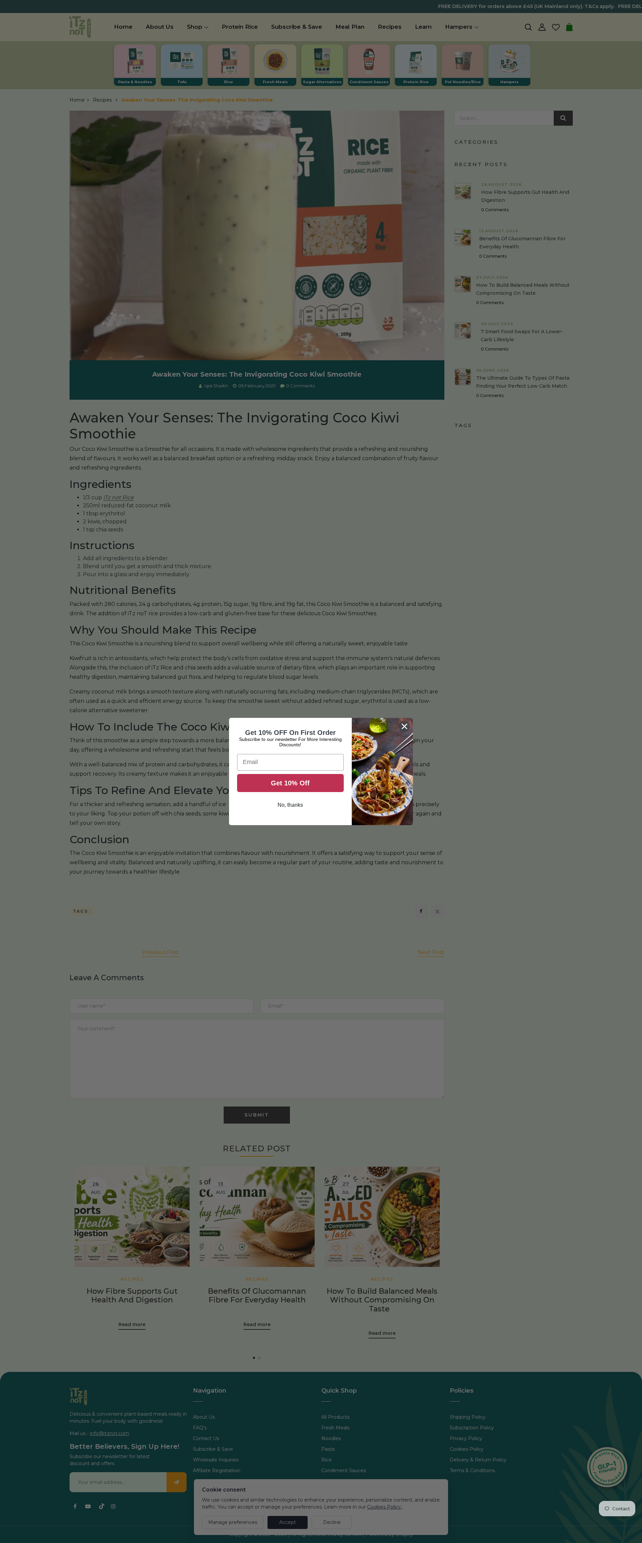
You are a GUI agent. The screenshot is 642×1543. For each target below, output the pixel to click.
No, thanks (290, 805)
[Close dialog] (404, 726)
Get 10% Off (290, 783)
